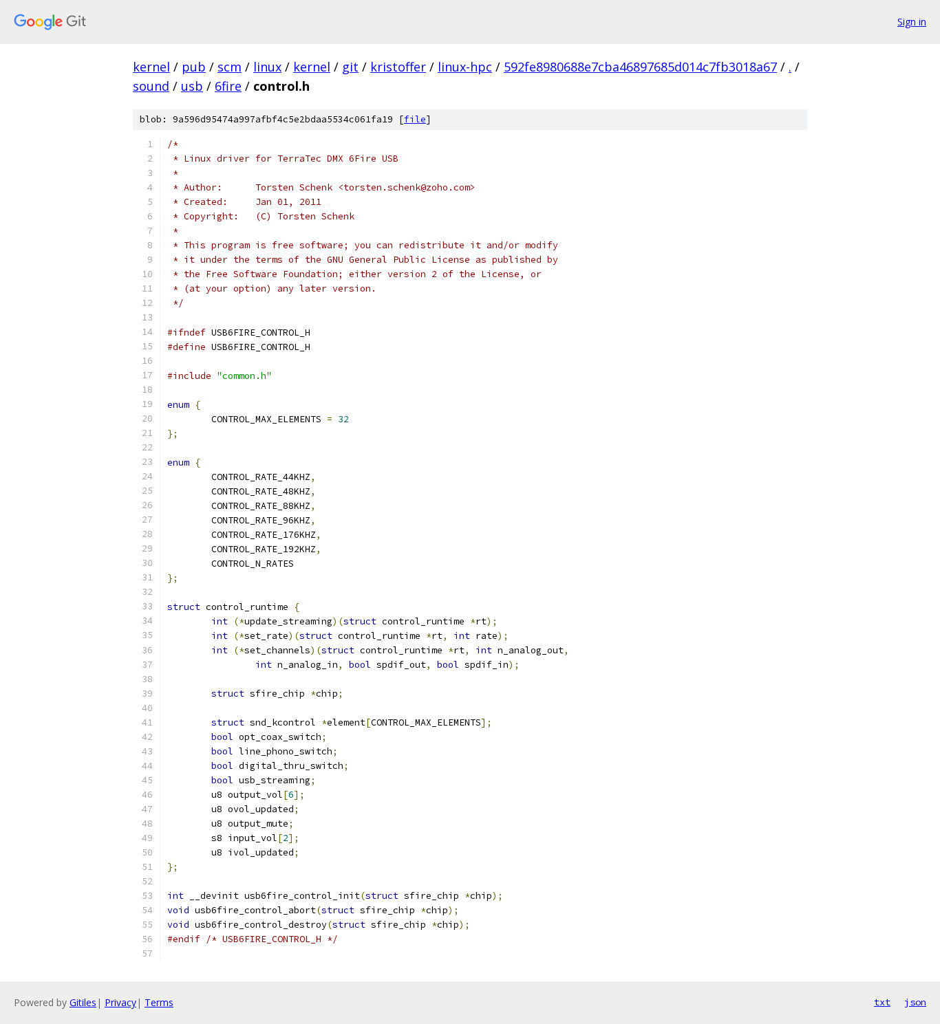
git (350, 66)
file (415, 119)
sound (151, 86)
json (915, 1002)
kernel (151, 66)
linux (267, 66)
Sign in (911, 21)
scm (229, 66)
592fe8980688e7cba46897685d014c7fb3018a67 (640, 66)
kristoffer (398, 66)
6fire (228, 86)
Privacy (120, 1002)
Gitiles (83, 1002)
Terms (159, 1002)
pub (194, 66)
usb (192, 86)
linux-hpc (465, 66)
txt (882, 1002)
